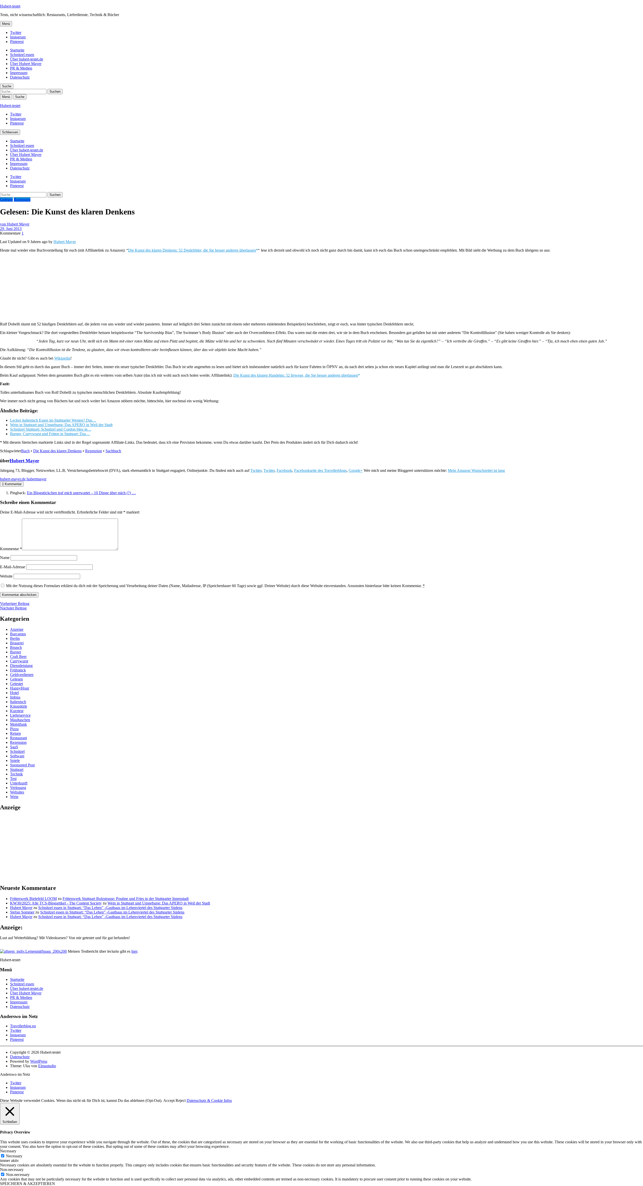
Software (17, 756)
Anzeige (16, 629)
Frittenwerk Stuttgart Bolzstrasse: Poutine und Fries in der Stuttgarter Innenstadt (126, 898)
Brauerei (17, 643)
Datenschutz (20, 77)
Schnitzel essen (22, 54)
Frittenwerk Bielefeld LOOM (33, 898)
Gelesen (6, 199)
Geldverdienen (21, 674)
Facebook (284, 470)
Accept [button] (169, 1100)
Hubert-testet (10, 6)
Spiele (15, 760)
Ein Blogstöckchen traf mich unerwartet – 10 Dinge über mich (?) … (81, 493)
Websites (17, 792)
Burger (15, 652)
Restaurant (18, 738)
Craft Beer (18, 656)
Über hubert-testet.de (26, 59)
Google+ (356, 470)
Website (6, 576)
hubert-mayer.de (13, 479)
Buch (25, 451)
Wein (14, 797)
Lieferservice (20, 715)
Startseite (17, 50)
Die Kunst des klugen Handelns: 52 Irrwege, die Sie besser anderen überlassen (295, 375)
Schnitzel (17, 751)
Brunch (16, 647)
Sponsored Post (22, 765)
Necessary (14, 1156)
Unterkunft (18, 783)
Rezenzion (93, 451)
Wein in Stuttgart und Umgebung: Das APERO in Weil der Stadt (159, 903)
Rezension (22, 199)
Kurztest (16, 711)
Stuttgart (16, 769)
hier (134, 951)
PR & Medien (21, 68)
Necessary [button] (8, 1151)
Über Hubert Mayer (25, 64)
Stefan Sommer (22, 912)
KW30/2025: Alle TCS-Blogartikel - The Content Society (56, 903)
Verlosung (18, 787)
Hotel (14, 693)
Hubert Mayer (64, 242)
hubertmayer (36, 479)
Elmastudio (47, 1066)
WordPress (38, 1061)
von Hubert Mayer (14, 224)
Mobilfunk (18, 724)
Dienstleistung (21, 665)
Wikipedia (62, 358)
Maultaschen (20, 720)
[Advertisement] (37, 847)
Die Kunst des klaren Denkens (57, 451)
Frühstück (18, 670)
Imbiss (15, 697)
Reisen (15, 733)
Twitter (15, 32)
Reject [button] (181, 1100)
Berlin (15, 638)
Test (13, 778)
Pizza (14, 729)
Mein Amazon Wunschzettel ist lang (476, 470)
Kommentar (11, 549)
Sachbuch (113, 451)
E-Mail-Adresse (12, 567)
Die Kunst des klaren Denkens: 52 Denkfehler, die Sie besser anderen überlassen (192, 250)
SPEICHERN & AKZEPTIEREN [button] (27, 1183)
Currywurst (19, 661)
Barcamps (18, 634)
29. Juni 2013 (11, 229)
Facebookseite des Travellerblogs (320, 470)
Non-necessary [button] (12, 1169)
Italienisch (18, 702)
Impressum (18, 73)
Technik (16, 774)
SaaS (14, 747)
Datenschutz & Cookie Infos (209, 1100)
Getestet (16, 684)
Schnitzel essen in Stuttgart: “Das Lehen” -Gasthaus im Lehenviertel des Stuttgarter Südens (110, 908)
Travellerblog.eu (23, 1026)
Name (5, 557)
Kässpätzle (18, 706)
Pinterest (17, 41)
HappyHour (19, 688)
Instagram (18, 37)
